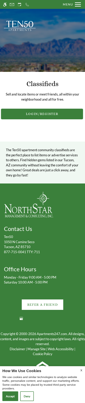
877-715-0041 (22, 252)
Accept (10, 396)
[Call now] (27, 4)
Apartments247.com (52, 334)
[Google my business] (21, 320)
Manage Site (36, 349)
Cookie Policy (42, 354)
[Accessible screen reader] (4, 4)
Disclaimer (17, 349)
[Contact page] (12, 4)
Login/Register (42, 114)
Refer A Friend (42, 305)
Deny (27, 396)
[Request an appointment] (20, 4)
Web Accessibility (61, 349)
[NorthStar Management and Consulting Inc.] (28, 204)
